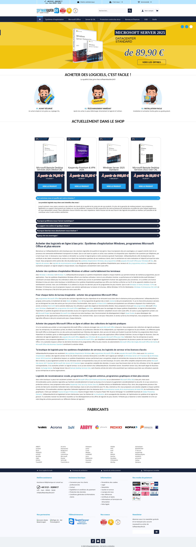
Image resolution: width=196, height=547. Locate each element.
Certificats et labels (108, 497)
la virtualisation (99, 394)
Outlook (112, 301)
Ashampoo (139, 447)
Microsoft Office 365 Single (129, 342)
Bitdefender (139, 449)
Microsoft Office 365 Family (148, 342)
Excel (79, 301)
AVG (111, 449)
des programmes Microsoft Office (66, 308)
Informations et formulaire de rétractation (112, 500)
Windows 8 (51, 275)
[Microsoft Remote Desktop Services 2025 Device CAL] (50, 153)
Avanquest (64, 449)
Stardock (88, 460)
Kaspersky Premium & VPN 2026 (81, 169)
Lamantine (64, 454)
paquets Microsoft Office (70, 337)
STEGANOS (114, 460)
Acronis (63, 447)
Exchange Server (46, 368)
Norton (112, 456)
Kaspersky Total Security (78, 384)
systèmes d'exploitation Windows (92, 261)
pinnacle (138, 458)
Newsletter (105, 487)
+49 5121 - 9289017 (49, 487)
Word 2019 (51, 306)
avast (87, 449)
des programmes (110, 261)
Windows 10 (61, 275)
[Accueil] (40, 19)
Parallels (113, 458)
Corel (87, 450)
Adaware (89, 447)
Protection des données (78, 492)
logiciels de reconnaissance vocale (64, 263)
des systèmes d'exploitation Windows (78, 353)
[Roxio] (98, 427)
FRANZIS (39, 452)
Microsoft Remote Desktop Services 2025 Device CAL (49, 169)
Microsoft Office (132, 261)
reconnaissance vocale (111, 389)
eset (111, 450)
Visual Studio (129, 313)
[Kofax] (113, 427)
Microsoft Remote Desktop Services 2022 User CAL (146, 169)
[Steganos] (143, 427)
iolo (111, 452)
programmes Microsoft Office (48, 298)
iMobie (88, 452)
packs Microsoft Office (107, 327)
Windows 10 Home (136, 285)
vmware (88, 462)
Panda (63, 458)
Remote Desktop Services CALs (80, 368)
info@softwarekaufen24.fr (46, 493)
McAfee (38, 456)
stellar (137, 460)
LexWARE (89, 454)
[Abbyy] (68, 427)
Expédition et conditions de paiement (82, 490)
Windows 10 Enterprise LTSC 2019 (145, 287)
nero (87, 456)
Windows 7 (43, 275)
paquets (124, 261)
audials (38, 449)
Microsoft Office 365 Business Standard (49, 344)
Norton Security (93, 384)
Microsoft (64, 456)
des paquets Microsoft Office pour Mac (110, 337)
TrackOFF (39, 462)
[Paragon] (128, 427)
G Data (63, 452)
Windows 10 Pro (148, 285)
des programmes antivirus (138, 263)
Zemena (138, 462)
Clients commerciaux (87, 2)
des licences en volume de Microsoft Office (79, 339)
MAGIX (112, 454)
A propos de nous (108, 492)
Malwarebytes (140, 454)
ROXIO (38, 460)
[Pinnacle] (83, 427)
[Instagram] (103, 541)
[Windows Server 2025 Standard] (114, 153)
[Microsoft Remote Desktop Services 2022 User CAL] (146, 153)
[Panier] (157, 11)
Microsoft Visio (66, 313)
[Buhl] (53, 427)
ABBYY (38, 447)
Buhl (37, 450)
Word (68, 301)
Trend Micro (65, 462)
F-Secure (138, 450)
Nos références (107, 494)
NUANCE (138, 456)
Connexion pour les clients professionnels (79, 483)
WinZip (112, 462)
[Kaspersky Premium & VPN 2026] (82, 153)
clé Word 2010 (101, 303)
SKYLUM (63, 460)
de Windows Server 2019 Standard (135, 356)
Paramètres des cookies (110, 482)
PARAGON (89, 458)
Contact (72, 487)
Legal (103, 485)
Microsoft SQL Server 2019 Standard (68, 363)
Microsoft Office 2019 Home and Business (92, 379)
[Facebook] (93, 541)
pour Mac (89, 308)
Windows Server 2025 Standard (114, 169)
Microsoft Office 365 (127, 379)
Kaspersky (138, 452)
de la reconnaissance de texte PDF (131, 389)
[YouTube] (98, 541)
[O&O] (158, 427)
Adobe (112, 447)
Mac (151, 261)
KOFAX (38, 454)
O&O (37, 458)
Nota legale (105, 504)
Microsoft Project (44, 313)
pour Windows (143, 261)
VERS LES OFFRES (143, 62)
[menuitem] (157, 11)
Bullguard (64, 450)
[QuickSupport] (82, 521)
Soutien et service (108, 490)
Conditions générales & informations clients (82, 495)
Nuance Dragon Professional (68, 392)
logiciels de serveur (42, 263)
